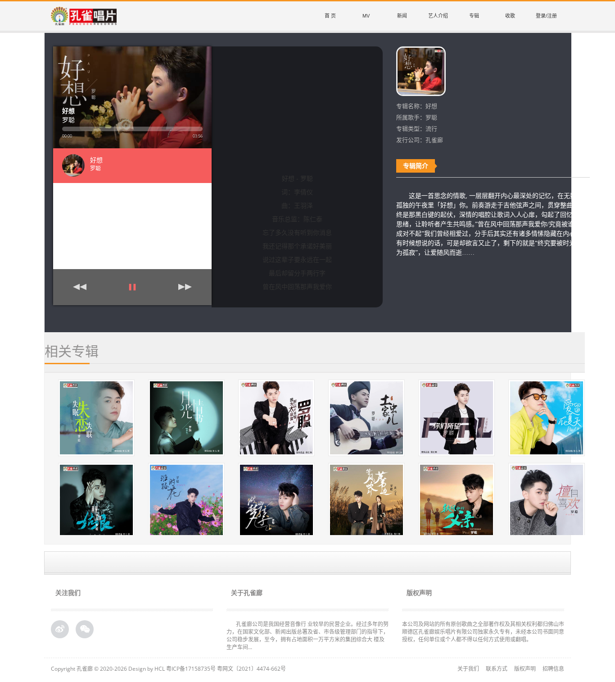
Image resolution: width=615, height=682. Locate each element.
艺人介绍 (438, 15)
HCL (159, 669)
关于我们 (468, 669)
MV (366, 15)
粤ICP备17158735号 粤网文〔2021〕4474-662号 (226, 669)
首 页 (330, 15)
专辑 (474, 15)
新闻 (402, 15)
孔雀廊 (85, 669)
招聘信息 (553, 669)
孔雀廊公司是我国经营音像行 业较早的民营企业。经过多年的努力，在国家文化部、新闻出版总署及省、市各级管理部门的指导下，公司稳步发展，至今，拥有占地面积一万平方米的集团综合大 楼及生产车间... (307, 635)
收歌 (510, 15)
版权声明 (525, 669)
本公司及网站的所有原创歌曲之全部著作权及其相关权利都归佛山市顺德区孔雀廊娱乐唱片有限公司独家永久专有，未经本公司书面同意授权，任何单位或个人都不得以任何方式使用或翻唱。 (483, 631)
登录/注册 (546, 15)
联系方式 (496, 669)
